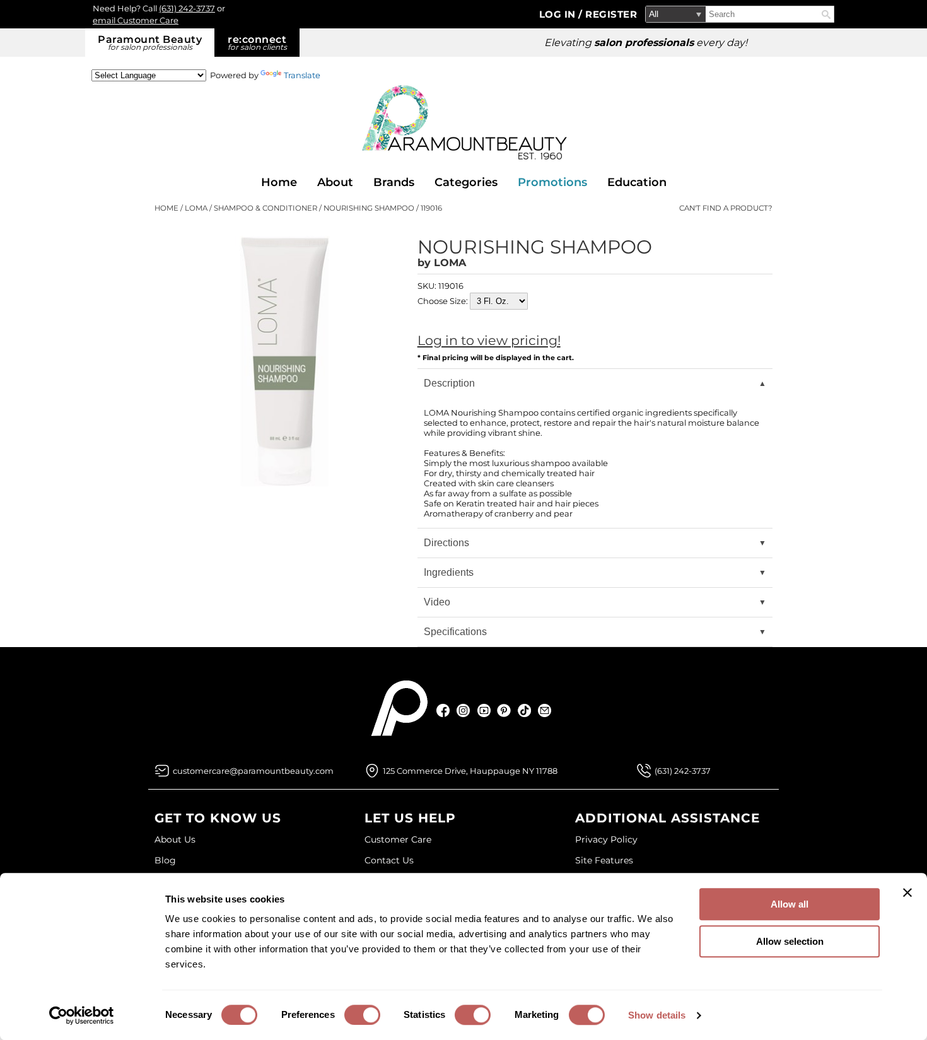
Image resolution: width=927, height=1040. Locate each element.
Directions (446, 542)
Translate (302, 75)
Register (611, 14)
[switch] (362, 1015)
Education (637, 182)
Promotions (552, 182)
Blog (165, 860)
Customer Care (397, 839)
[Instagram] (464, 710)
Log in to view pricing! (489, 340)
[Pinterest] (504, 710)
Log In (559, 14)
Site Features (604, 860)
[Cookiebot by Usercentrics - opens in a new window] (81, 1015)
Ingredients (449, 572)
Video (437, 602)
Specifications (455, 631)
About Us (174, 839)
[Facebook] (444, 710)
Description (449, 383)
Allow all (789, 904)
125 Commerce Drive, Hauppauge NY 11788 (470, 771)
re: (257, 42)
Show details (656, 1015)
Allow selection (790, 941)
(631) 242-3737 (187, 8)
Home (279, 182)
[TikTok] (524, 710)
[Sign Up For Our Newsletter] (544, 710)
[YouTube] (484, 710)
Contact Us (389, 860)
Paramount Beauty (150, 42)
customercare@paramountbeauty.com (253, 771)
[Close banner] (907, 892)
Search (826, 14)
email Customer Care (135, 20)
